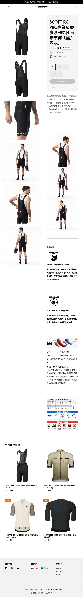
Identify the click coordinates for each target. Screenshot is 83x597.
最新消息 (59, 571)
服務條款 (34, 593)
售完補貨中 (62, 81)
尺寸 (51, 61)
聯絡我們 (59, 574)
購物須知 (59, 568)
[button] (6, 7)
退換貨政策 (48, 593)
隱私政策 (41, 593)
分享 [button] (53, 87)
